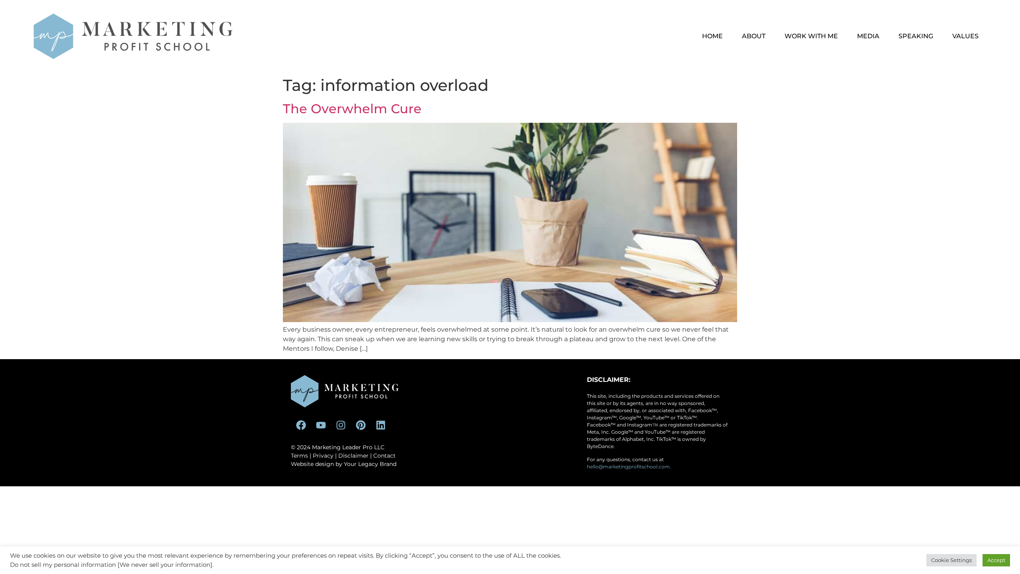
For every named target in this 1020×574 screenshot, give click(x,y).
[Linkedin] (380, 425)
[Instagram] (341, 425)
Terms (299, 455)
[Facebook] (301, 425)
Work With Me (811, 36)
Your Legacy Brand (370, 464)
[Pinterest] (361, 425)
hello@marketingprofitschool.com (628, 467)
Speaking (915, 36)
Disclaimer (353, 455)
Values (965, 36)
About (753, 36)
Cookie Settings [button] (951, 560)
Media (868, 36)
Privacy (323, 455)
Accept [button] (996, 560)
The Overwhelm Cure (352, 108)
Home (712, 36)
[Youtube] (321, 425)
